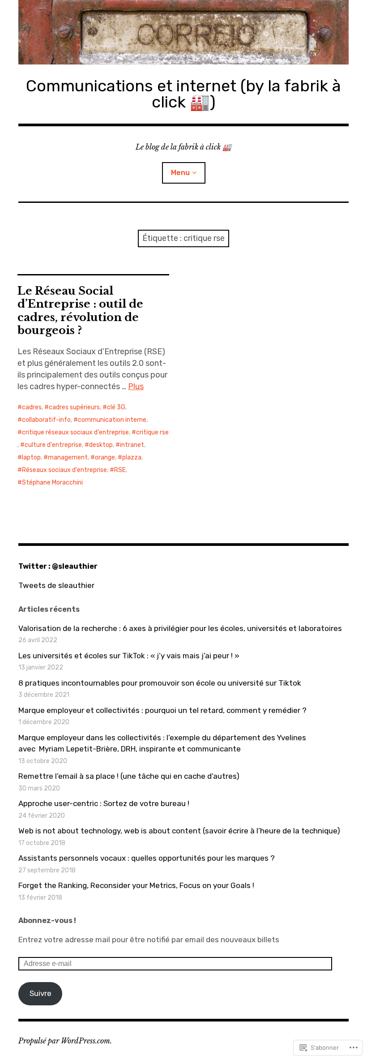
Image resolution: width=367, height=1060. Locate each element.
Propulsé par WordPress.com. (65, 1040)
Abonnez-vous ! (47, 920)
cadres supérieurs (74, 407)
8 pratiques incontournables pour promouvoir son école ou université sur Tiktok (159, 682)
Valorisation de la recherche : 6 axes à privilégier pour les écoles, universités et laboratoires (180, 628)
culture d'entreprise (53, 445)
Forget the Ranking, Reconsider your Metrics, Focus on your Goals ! (136, 885)
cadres (32, 407)
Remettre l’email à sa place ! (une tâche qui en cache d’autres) (128, 776)
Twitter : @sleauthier (58, 566)
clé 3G (116, 407)
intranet (132, 445)
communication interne (112, 420)
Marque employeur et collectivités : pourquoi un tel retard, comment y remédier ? (162, 710)
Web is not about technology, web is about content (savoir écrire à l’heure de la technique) (179, 830)
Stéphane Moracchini (52, 482)
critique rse (152, 432)
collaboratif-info (46, 420)
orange (105, 457)
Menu (180, 172)
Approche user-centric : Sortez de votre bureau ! (103, 803)
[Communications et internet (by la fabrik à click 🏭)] (183, 32)
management (68, 457)
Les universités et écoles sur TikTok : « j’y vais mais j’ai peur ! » (128, 655)
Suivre (40, 993)
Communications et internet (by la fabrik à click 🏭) (183, 94)
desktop (101, 445)
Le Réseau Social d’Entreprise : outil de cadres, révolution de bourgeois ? (80, 310)
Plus (136, 386)
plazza (131, 457)
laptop (31, 457)
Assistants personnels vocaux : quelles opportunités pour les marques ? (146, 858)
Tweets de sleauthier (56, 585)
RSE (120, 470)
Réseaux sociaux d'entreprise (64, 470)
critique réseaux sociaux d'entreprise (75, 432)
